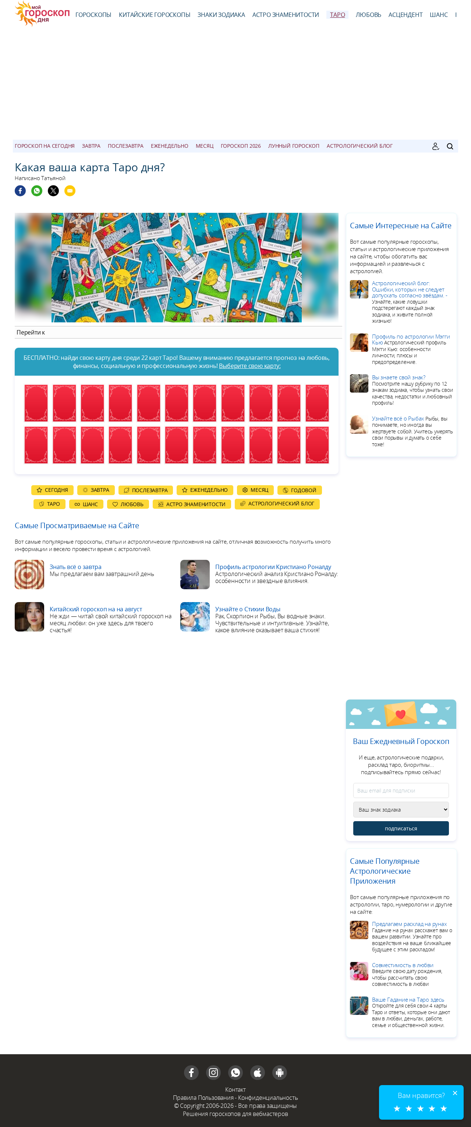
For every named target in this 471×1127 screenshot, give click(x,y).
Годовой (303, 490)
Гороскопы (93, 15)
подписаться (401, 828)
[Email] (70, 191)
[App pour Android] (279, 1072)
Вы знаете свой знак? (412, 389)
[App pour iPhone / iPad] (257, 1072)
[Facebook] (20, 191)
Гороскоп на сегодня (45, 145)
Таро (337, 15)
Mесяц (204, 145)
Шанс (438, 15)
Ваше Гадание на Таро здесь (411, 1012)
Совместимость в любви (407, 974)
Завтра (91, 145)
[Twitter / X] (53, 191)
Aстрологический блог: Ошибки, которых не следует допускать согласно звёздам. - (409, 301)
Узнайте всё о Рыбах (412, 431)
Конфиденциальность (268, 1098)
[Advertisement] (235, 84)
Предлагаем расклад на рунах (412, 936)
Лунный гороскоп (293, 145)
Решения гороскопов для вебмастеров (235, 1114)
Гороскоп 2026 (241, 145)
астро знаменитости (285, 15)
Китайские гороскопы (154, 15)
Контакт (235, 1089)
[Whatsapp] (37, 191)
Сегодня (56, 489)
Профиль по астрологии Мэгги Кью (411, 349)
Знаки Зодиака (221, 15)
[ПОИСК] (450, 146)
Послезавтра (126, 145)
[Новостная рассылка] (435, 146)
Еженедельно (169, 145)
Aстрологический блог (360, 145)
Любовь (368, 15)
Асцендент (405, 15)
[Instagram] (213, 1072)
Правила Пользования (203, 1098)
